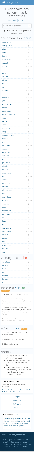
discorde (27, 419)
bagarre (14, 419)
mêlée (26, 423)
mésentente (18, 423)
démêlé (18, 421)
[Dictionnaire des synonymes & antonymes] (11, 2)
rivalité (6, 426)
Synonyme (12, 20)
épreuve (21, 426)
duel (13, 421)
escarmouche (8, 423)
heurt (24, 20)
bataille (20, 419)
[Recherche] (29, 25)
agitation (6, 419)
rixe (10, 426)
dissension (7, 421)
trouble (15, 426)
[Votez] (26, 42)
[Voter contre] (31, 42)
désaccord (26, 421)
